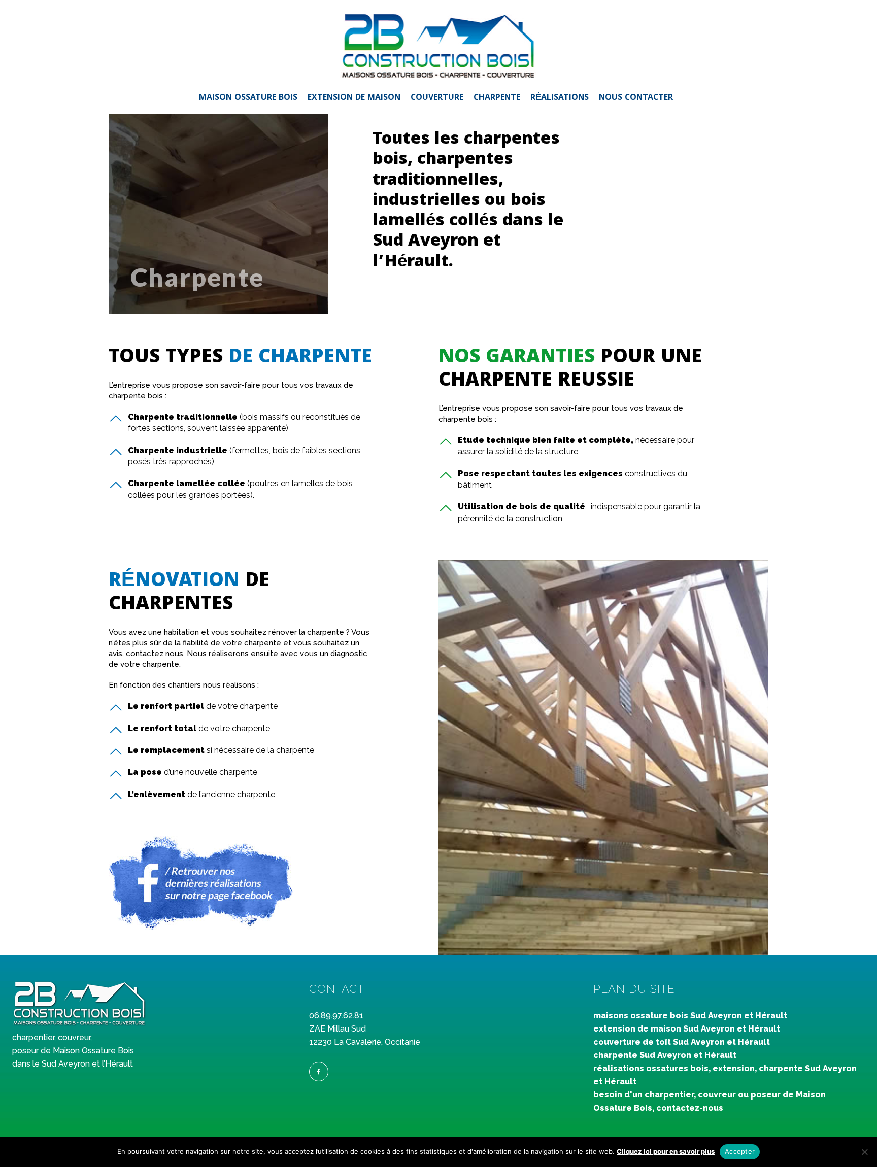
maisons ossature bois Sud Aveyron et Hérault (690, 1015)
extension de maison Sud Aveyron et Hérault (686, 1029)
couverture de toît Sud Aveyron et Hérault (681, 1042)
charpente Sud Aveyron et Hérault (664, 1055)
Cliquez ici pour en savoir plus (666, 1151)
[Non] (864, 1152)
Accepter (740, 1151)
